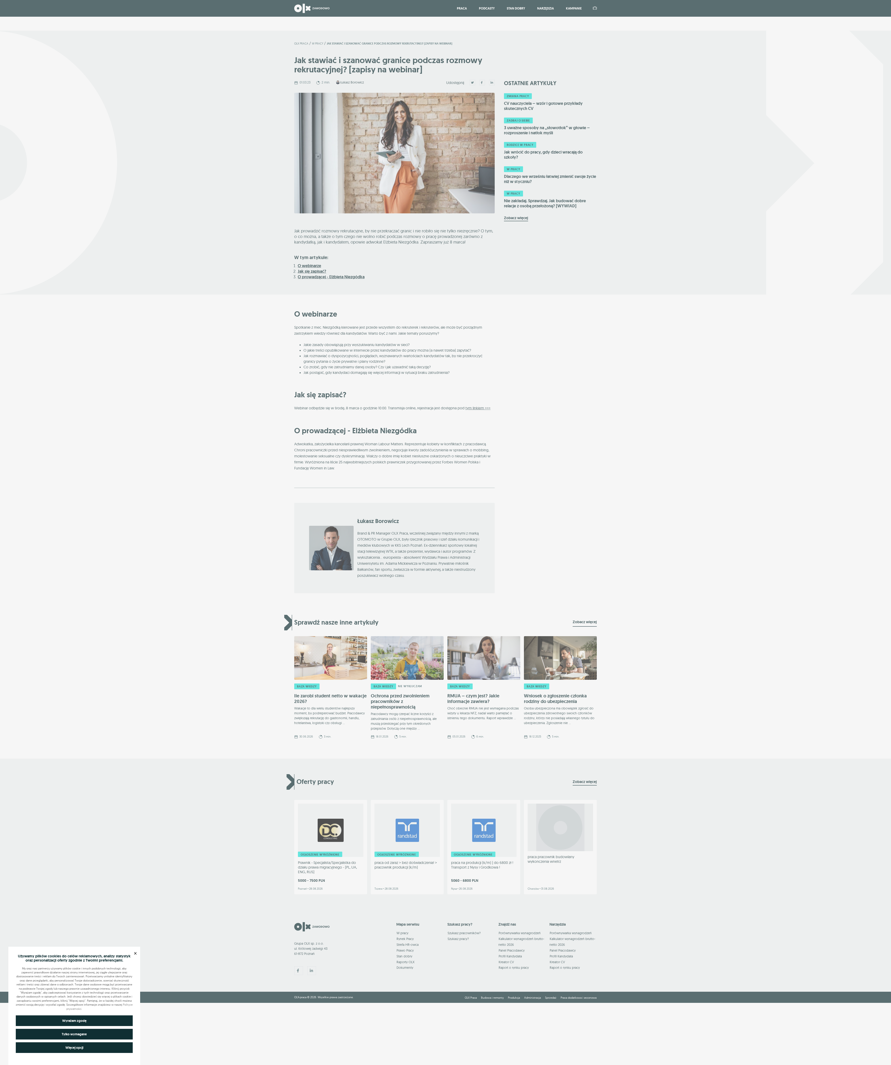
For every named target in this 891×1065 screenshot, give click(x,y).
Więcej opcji (74, 1048)
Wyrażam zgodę (74, 1021)
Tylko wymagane (74, 1034)
